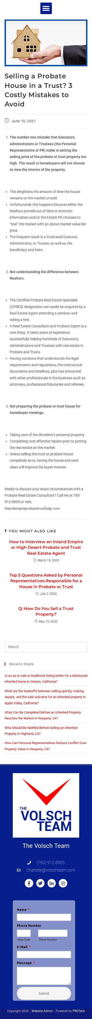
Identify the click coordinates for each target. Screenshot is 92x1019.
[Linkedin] (52, 883)
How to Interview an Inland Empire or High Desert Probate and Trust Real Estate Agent (46, 547)
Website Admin (42, 1011)
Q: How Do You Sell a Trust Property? (46, 611)
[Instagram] (63, 883)
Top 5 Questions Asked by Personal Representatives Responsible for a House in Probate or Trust (46, 581)
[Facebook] (29, 883)
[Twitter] (40, 883)
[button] (46, 8)
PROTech (79, 1011)
